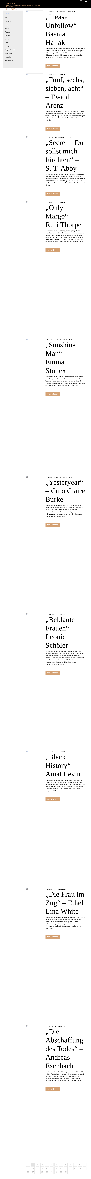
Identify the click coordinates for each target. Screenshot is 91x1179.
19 (56, 1168)
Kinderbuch (8, 57)
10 (75, 1164)
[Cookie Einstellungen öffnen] (4, 1176)
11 (80, 1164)
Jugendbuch (9, 53)
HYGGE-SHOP (10, 8)
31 (52, 1172)
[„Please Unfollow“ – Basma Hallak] (35, 22)
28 (37, 1172)
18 (52, 1168)
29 (42, 1172)
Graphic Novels (10, 50)
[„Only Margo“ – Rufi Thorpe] (35, 268)
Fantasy (7, 35)
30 (47, 1172)
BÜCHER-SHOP (11, 6)
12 (84, 1164)
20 (61, 1168)
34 (66, 1172)
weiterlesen (52, 66)
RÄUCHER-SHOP (11, 10)
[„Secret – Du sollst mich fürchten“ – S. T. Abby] (35, 148)
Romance (8, 32)
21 (66, 1168)
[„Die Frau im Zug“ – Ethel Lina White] (35, 955)
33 (61, 1172)
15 (37, 1168)
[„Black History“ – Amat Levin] (35, 817)
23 (75, 1168)
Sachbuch (8, 46)
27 (33, 1172)
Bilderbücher (9, 60)
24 (80, 1168)
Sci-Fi (7, 39)
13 (28, 1168)
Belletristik (8, 21)
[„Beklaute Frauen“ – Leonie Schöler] (35, 680)
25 (84, 1168)
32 (56, 1172)
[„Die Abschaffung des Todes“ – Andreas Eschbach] (35, 1092)
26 (28, 1172)
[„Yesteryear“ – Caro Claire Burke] (35, 543)
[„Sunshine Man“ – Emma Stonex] (35, 405)
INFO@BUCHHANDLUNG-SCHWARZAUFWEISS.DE (23, 5)
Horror (7, 43)
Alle (6, 18)
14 (33, 1168)
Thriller (7, 28)
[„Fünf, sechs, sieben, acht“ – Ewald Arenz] (35, 85)
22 (70, 1168)
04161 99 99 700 (10, 3)
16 (42, 1168)
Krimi (6, 25)
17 (47, 1168)
